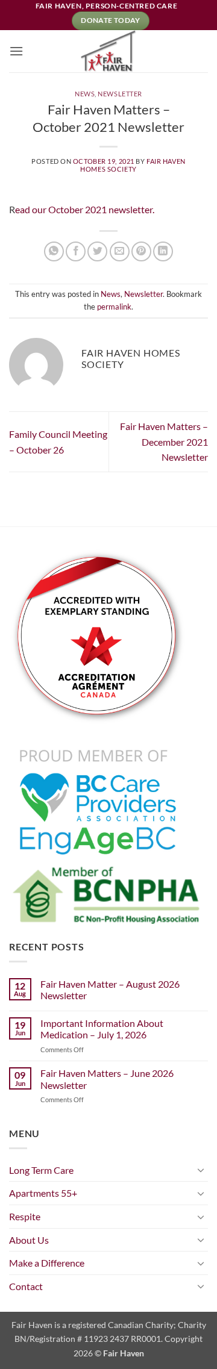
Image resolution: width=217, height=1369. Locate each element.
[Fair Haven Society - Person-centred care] (108, 51)
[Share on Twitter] (97, 251)
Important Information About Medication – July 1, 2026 (101, 1028)
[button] (16, 51)
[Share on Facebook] (76, 251)
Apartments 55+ (43, 1193)
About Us (29, 1240)
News (85, 94)
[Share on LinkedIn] (163, 251)
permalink (114, 306)
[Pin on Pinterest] (141, 251)
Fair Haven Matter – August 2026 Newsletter (110, 989)
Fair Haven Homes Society (132, 165)
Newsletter (120, 94)
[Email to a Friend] (120, 251)
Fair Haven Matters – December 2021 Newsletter (164, 441)
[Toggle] (200, 1169)
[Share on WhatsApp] (54, 251)
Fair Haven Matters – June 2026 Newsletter (107, 1078)
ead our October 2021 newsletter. (84, 209)
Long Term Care (41, 1170)
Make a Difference (46, 1262)
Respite (24, 1216)
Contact (26, 1286)
